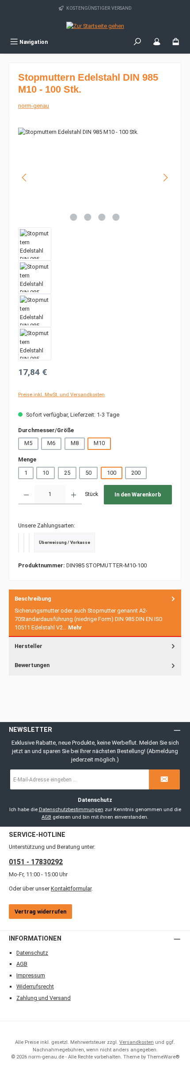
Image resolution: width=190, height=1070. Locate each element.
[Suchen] (137, 42)
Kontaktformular (71, 888)
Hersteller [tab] (28, 646)
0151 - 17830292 (36, 862)
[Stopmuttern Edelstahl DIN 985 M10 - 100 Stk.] (95, 177)
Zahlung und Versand (43, 998)
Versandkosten (136, 1042)
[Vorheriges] (24, 177)
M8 (75, 443)
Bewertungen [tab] (32, 665)
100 (111, 472)
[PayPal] (18, 543)
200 (136, 472)
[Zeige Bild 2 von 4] (87, 217)
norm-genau (33, 105)
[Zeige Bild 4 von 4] (116, 217)
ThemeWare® (163, 1057)
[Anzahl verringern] (26, 494)
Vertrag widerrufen (40, 911)
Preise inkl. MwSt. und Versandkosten (61, 395)
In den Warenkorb (137, 494)
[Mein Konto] (157, 42)
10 (45, 472)
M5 (28, 443)
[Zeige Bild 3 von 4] (102, 217)
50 (88, 472)
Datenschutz (32, 952)
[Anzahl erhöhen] (73, 494)
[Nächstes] (165, 177)
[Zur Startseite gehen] (95, 25)
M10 (99, 443)
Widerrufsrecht (35, 986)
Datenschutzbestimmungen (71, 809)
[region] (95, 244)
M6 (51, 443)
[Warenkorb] (176, 42)
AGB (46, 817)
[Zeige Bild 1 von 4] (73, 217)
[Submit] (164, 779)
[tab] (95, 613)
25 (67, 472)
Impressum (30, 975)
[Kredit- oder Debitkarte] (23, 543)
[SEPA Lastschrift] (29, 543)
